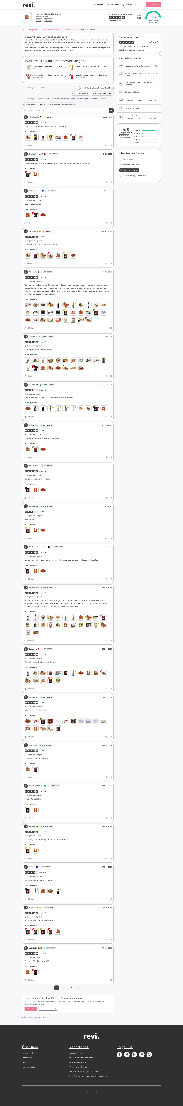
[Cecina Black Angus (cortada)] (65, 673)
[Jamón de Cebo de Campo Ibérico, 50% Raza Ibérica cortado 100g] (35, 449)
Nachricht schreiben (130, 165)
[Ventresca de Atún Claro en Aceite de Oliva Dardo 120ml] (81, 360)
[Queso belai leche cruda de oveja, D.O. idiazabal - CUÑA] (81, 305)
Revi (24, 30)
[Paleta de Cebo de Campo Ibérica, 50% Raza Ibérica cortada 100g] (73, 137)
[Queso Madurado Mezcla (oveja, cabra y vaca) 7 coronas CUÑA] (96, 305)
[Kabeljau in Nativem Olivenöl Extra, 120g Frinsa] (58, 721)
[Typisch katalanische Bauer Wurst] (35, 305)
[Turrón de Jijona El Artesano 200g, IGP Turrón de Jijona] (35, 632)
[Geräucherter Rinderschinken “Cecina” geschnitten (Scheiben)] (35, 255)
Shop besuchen (130, 170)
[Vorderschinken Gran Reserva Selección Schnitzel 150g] (73, 255)
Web (39, 20)
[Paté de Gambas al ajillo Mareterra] (43, 312)
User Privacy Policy (77, 1062)
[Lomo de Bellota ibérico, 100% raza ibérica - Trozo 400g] (43, 255)
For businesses (153, 5)
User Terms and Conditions (81, 1058)
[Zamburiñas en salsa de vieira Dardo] (73, 312)
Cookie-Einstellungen (78, 1067)
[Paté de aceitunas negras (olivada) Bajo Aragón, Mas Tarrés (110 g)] (65, 625)
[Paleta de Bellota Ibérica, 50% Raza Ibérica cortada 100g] (28, 571)
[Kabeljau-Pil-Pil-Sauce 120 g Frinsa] (96, 721)
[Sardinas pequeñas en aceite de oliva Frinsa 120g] (103, 312)
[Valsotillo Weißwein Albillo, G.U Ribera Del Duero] (35, 617)
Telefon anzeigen (129, 160)
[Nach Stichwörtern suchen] (111, 110)
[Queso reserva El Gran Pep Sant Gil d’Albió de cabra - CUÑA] (43, 625)
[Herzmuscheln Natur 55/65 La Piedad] (65, 360)
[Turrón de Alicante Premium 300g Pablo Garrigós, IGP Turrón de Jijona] (28, 305)
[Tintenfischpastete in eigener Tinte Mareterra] (58, 312)
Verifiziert (49, 117)
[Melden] (110, 145)
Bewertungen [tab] (29, 88)
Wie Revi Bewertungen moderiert (84, 1071)
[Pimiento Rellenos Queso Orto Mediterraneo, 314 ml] (50, 673)
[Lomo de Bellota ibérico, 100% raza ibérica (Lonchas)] (50, 931)
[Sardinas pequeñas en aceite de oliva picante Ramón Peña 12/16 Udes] (50, 728)
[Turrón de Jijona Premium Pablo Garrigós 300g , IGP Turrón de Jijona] (81, 320)
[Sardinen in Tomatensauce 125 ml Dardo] (58, 320)
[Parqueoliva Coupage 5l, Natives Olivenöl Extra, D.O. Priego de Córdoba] (35, 137)
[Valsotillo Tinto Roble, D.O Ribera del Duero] (88, 305)
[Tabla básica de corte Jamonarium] (103, 305)
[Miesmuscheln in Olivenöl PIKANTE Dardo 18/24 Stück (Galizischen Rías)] (58, 137)
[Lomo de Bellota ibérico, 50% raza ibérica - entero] (103, 625)
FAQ (24, 1062)
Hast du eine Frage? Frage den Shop (97, 88)
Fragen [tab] (42, 88)
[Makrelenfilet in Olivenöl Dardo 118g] (65, 721)
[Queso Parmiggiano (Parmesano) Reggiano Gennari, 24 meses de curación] (43, 360)
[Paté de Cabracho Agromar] (50, 721)
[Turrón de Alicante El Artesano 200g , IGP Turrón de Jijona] (96, 617)
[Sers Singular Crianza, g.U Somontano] (58, 305)
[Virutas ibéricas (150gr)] (43, 215)
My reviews (127, 5)
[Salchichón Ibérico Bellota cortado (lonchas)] (35, 931)
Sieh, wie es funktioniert (47, 1009)
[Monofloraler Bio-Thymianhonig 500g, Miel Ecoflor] (50, 137)
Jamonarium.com (70, 30)
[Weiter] (86, 988)
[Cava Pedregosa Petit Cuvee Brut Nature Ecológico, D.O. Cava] (73, 305)
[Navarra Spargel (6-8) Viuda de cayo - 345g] (88, 625)
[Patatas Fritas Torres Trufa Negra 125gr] (73, 320)
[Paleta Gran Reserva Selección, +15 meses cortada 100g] (65, 255)
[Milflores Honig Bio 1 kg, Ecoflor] (96, 625)
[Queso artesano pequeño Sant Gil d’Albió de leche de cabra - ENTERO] (50, 360)
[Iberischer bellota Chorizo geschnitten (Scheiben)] (28, 931)
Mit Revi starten (31, 1009)
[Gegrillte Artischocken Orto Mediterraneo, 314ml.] (43, 617)
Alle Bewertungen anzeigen (132, 50)
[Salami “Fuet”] (43, 728)
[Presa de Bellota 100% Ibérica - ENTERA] (43, 320)
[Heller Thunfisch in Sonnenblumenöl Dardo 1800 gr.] (103, 721)
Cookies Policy (75, 1053)
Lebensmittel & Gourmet (50, 30)
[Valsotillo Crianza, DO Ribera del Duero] (28, 673)
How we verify (112, 5)
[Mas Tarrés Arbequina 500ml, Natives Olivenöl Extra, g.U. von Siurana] (35, 408)
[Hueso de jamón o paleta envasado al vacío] (65, 137)
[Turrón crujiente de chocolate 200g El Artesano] (43, 305)
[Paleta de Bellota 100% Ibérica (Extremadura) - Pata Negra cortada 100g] (96, 408)
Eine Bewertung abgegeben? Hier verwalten (88, 1076)
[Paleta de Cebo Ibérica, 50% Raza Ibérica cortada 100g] (103, 617)
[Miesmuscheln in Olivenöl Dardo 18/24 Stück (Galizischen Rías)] (88, 312)
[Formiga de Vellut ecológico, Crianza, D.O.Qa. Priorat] (58, 891)
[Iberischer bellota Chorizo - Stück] (50, 255)
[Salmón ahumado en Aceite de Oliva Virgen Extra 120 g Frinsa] (88, 721)
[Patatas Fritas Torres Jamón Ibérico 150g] (65, 320)
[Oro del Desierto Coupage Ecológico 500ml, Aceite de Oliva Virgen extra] (65, 408)
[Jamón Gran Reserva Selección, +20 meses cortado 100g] (28, 530)
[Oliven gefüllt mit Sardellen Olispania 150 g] (43, 137)
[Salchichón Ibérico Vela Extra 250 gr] (50, 617)
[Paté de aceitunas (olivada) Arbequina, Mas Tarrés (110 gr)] (58, 360)
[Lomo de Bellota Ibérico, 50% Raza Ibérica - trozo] (88, 617)
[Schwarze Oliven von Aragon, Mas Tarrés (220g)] (50, 625)
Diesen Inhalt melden (36, 1017)
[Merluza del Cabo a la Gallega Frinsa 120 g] (81, 721)
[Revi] (29, 4)
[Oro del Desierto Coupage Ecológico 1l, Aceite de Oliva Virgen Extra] (103, 360)
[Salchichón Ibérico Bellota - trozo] (28, 680)
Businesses (98, 5)
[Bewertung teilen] (106, 145)
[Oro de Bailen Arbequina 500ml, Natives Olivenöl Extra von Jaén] (43, 408)
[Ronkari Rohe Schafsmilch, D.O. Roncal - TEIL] (88, 408)
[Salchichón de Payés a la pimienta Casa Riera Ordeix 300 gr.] (28, 360)
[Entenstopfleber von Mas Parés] (73, 721)
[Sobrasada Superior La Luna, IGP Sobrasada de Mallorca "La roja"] (28, 721)
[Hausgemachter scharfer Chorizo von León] (28, 137)
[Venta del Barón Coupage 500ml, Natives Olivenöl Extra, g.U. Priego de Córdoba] (58, 408)
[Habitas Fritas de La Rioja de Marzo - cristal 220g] (28, 625)
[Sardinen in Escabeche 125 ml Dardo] (50, 320)
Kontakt (49, 20)
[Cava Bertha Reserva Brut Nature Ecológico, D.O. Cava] (28, 368)
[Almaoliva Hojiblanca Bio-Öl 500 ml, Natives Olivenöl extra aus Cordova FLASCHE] (73, 408)
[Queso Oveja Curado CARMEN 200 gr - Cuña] (81, 408)
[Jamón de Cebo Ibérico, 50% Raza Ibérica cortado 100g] (58, 728)
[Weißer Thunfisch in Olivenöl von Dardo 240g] (35, 320)
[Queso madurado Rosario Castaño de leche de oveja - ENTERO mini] (81, 137)
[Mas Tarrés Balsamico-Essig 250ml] (65, 617)
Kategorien (32, 30)
